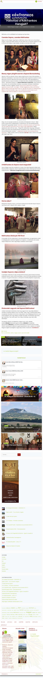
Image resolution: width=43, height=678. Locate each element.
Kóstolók (5, 331)
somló (13, 616)
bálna (35, 608)
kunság (11, 612)
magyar (15, 332)
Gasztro (3, 567)
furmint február (26, 610)
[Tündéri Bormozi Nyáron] (21, 449)
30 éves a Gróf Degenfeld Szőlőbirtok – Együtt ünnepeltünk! (19, 533)
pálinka (34, 614)
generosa (31, 610)
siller (11, 616)
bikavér (17, 608)
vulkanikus (10, 618)
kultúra (12, 332)
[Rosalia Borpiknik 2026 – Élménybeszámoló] (3, 530)
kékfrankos (7, 332)
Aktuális (3, 557)
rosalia (37, 614)
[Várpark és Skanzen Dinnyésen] (3, 547)
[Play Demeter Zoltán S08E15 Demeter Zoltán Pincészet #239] (3, 380)
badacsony (8, 608)
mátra (16, 614)
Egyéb (3, 565)
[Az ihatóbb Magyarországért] (2, 1)
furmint (21, 610)
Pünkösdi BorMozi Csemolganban (13, 537)
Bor (3, 561)
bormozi (31, 608)
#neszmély (3, 608)
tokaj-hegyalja (35, 616)
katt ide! (26, 132)
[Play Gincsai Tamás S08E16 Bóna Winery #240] (3, 371)
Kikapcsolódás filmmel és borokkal (9, 599)
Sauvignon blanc (7, 616)
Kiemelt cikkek (5, 569)
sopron (19, 332)
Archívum (4, 559)
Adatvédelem (38, 674)
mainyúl (39, 612)
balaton (13, 608)
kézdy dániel (21, 612)
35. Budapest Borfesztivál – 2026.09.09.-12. (15, 508)
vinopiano (6, 618)
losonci (24, 612)
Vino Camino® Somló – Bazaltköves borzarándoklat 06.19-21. (19, 524)
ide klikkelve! (35, 327)
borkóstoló (27, 608)
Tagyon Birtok (27, 616)
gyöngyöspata (4, 612)
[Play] (4, 363)
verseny (39, 616)
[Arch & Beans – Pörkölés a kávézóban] (3, 522)
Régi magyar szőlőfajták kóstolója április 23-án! (12, 601)
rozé (3, 616)
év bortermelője (19, 618)
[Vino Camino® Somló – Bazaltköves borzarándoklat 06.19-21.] (3, 526)
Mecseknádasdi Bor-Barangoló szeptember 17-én (10, 341)
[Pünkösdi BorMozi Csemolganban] (3, 538)
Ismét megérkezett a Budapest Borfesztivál (30, 340)
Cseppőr (4, 563)
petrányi (27, 614)
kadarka (8, 612)
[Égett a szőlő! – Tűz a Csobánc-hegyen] (21, 431)
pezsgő (30, 614)
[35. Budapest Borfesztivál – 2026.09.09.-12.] (21, 400)
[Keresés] (19, 454)
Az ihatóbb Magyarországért (10, 351)
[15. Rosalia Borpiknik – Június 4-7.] (3, 543)
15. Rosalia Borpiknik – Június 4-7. (13, 541)
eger (15, 610)
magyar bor (34, 612)
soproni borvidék (25, 332)
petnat (24, 614)
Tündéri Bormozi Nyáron (11, 516)
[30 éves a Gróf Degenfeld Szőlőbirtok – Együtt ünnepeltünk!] (3, 534)
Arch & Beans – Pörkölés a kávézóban (14, 520)
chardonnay (9, 610)
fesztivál (17, 610)
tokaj (31, 616)
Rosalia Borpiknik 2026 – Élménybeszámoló (15, 529)
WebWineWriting (14, 618)
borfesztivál (23, 608)
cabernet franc (4, 610)
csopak (12, 610)
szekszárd (20, 616)
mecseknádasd (4, 614)
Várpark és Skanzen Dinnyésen (13, 546)
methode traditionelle (11, 614)
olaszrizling (20, 614)
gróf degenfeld (36, 610)
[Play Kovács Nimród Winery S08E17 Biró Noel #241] (3, 363)
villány (3, 618)
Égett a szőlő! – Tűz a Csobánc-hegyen (14, 512)
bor (4, 332)
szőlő (23, 616)
